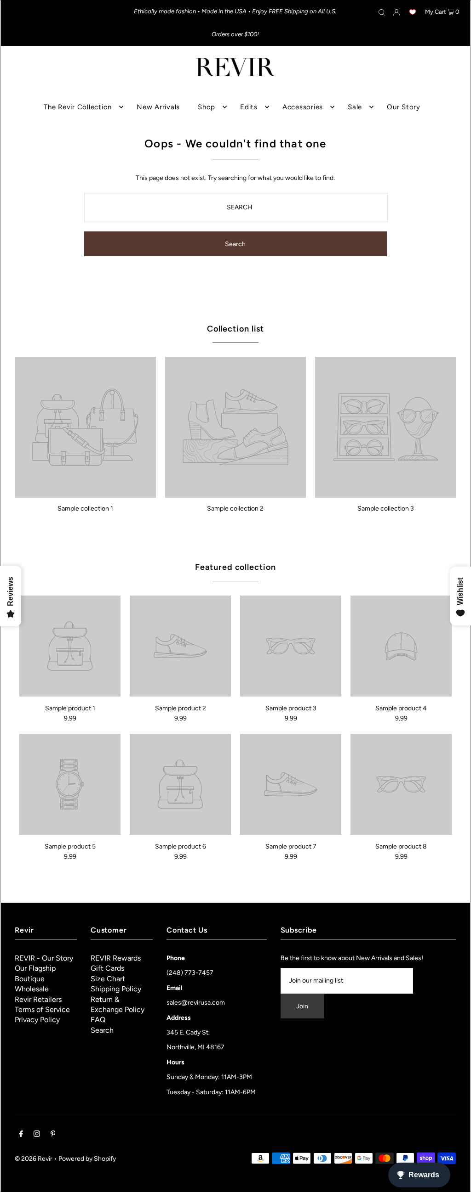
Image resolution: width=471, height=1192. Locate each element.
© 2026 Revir (33, 1159)
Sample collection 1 (85, 508)
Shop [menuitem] (206, 107)
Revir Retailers (38, 999)
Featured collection (235, 567)
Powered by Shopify (87, 1159)
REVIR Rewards (116, 958)
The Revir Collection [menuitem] (78, 107)
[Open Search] (382, 11)
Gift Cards (107, 968)
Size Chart (108, 978)
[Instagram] (37, 1135)
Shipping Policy (116, 988)
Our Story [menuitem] (403, 107)
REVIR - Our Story (44, 958)
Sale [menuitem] (355, 107)
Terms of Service (42, 1009)
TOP (455, 1179)
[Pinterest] (53, 1135)
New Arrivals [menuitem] (158, 107)
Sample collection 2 (235, 508)
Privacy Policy (37, 1019)
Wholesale (32, 988)
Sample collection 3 (385, 508)
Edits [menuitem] (249, 107)
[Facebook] (21, 1135)
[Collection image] (85, 494)
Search (102, 1030)
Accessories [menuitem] (302, 107)
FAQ (98, 1019)
